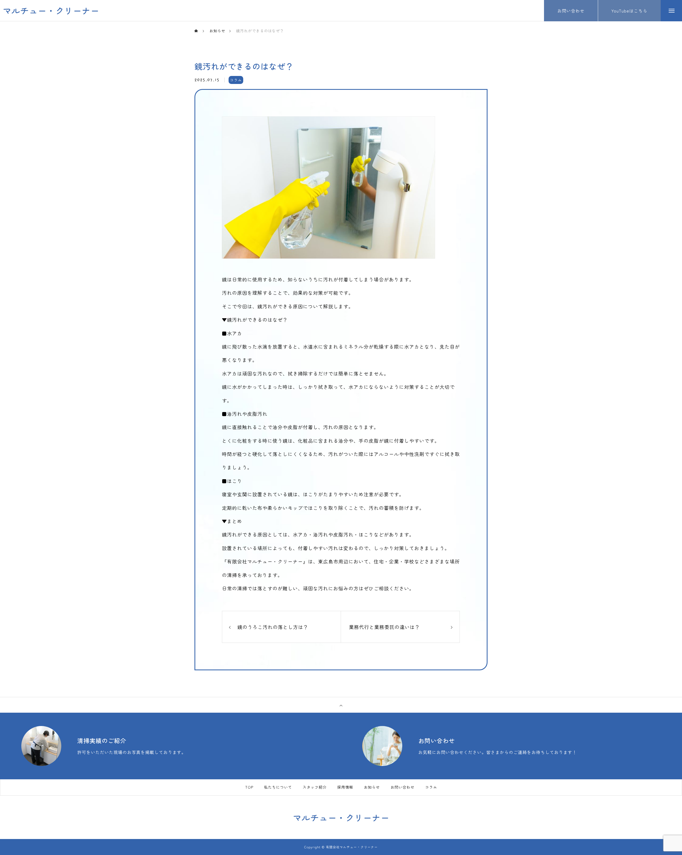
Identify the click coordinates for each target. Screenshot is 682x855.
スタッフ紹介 (315, 787)
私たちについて (278, 787)
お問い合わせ (403, 787)
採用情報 (345, 787)
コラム (236, 80)
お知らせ (372, 787)
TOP (249, 787)
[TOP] (341, 705)
